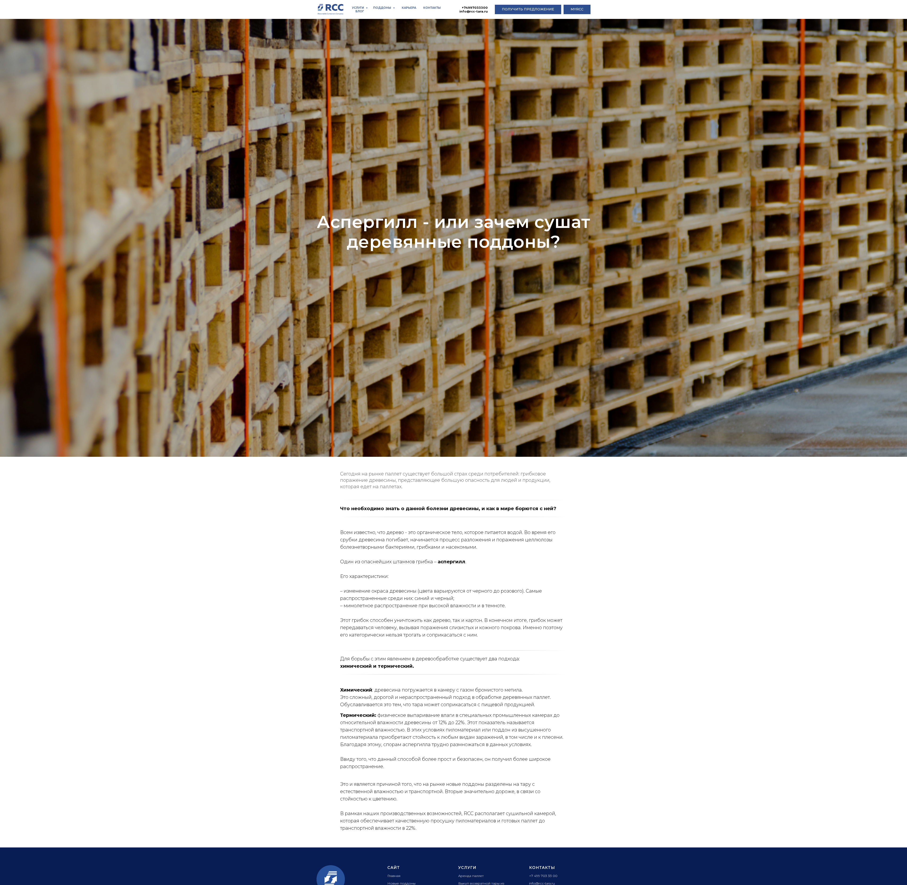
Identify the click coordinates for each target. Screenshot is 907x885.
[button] (528, 9)
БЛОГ (359, 11)
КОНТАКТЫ (432, 7)
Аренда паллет (471, 876)
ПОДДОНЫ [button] (382, 7)
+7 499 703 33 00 (543, 876)
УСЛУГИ (358, 7)
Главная (393, 876)
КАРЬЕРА (409, 7)
